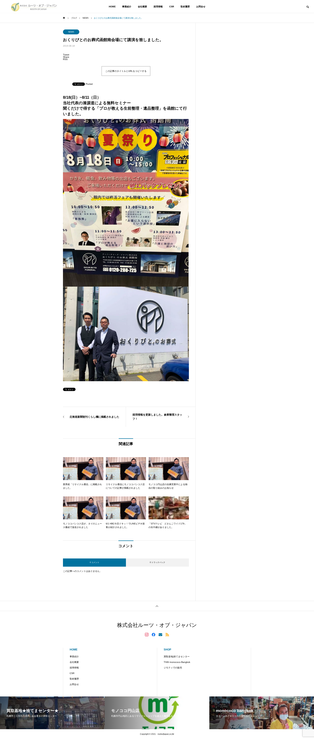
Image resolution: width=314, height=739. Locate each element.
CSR (171, 6)
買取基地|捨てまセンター (177, 656)
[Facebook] (153, 634)
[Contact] (160, 634)
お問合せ (200, 6)
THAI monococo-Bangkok (177, 662)
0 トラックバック (157, 562)
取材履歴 (185, 6)
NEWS (71, 32)
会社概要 (142, 6)
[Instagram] (146, 634)
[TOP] (157, 606)
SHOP (167, 649)
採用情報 (158, 6)
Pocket (89, 84)
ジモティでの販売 (173, 667)
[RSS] (167, 634)
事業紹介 (126, 6)
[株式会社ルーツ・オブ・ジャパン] (34, 6)
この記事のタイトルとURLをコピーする (126, 71)
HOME (112, 6)
